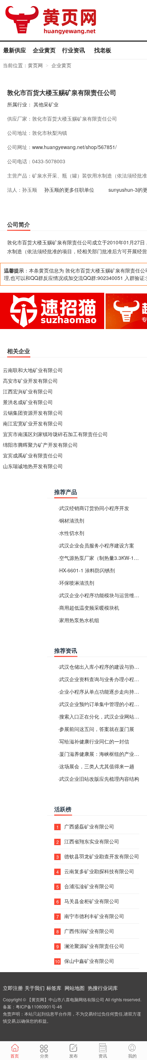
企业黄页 (44, 50)
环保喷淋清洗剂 (76, 582)
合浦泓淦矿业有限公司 (89, 886)
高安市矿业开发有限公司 (30, 380)
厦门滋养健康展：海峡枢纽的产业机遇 (101, 753)
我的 (132, 1056)
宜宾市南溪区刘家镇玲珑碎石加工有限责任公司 (55, 434)
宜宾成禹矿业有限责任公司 (33, 455)
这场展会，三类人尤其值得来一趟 (96, 766)
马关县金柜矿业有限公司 (91, 901)
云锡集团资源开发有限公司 (33, 412)
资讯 (102, 1056)
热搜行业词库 (103, 987)
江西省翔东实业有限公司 (91, 841)
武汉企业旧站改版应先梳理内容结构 (99, 778)
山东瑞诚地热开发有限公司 (33, 466)
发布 (73, 1056)
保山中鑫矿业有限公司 (89, 960)
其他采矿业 (46, 104)
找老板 (102, 50)
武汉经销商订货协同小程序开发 (94, 508)
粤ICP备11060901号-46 (39, 1006)
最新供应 (14, 50)
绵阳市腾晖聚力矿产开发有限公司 (40, 444)
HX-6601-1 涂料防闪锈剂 (87, 570)
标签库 (53, 987)
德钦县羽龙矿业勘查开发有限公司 (101, 856)
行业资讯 (73, 50)
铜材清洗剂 (71, 520)
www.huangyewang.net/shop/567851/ (74, 146)
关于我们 (35, 987)
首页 (14, 1056)
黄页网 (35, 65)
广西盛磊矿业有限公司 (89, 826)
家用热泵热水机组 (79, 620)
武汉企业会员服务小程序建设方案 (96, 545)
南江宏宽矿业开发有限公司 (33, 423)
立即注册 (13, 987)
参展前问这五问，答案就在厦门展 (96, 728)
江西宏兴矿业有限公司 (28, 391)
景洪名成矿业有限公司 (28, 402)
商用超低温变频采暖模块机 (89, 607)
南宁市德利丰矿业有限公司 (94, 915)
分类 (44, 1056)
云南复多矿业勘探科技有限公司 (99, 871)
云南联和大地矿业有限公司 (33, 369)
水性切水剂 (71, 532)
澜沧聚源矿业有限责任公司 (94, 945)
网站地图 (75, 987)
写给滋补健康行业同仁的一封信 (94, 741)
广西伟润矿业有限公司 (89, 930)
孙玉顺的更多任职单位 (69, 189)
